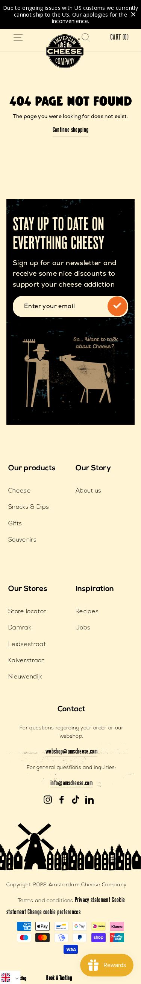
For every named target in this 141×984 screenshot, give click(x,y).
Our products (32, 468)
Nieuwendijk (25, 677)
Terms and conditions (45, 901)
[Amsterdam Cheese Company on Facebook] (62, 799)
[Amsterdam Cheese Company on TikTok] (75, 799)
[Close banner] (133, 14)
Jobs (83, 628)
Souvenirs (22, 540)
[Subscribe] (117, 306)
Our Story (93, 468)
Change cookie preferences (53, 912)
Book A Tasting (59, 978)
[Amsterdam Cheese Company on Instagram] (48, 799)
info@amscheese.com (71, 784)
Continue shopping (71, 130)
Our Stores (27, 589)
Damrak (19, 628)
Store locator (27, 612)
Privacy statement (92, 900)
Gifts (15, 524)
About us (89, 491)
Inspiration (95, 589)
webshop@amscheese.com (71, 752)
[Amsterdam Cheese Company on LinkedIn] (89, 799)
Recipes (87, 612)
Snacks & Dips (28, 507)
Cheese (19, 491)
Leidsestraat (27, 645)
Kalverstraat (26, 661)
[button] (10, 977)
